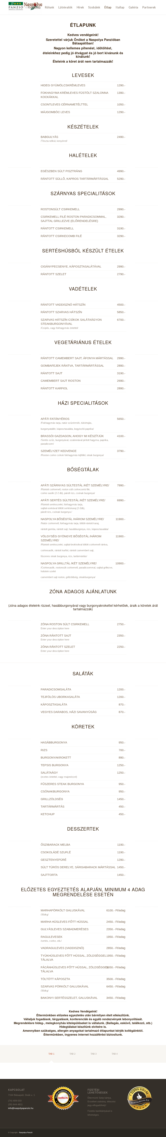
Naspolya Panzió (25, 1132)
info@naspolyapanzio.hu (20, 1108)
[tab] (51, 1055)
